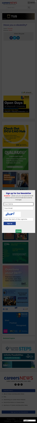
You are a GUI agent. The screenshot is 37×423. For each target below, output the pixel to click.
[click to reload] (12, 214)
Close (18, 231)
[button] (36, 2)
